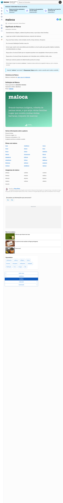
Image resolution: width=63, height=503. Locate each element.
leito (25, 266)
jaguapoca (8, 157)
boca (44, 148)
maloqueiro (9, 260)
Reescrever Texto (29, 70)
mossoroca (27, 154)
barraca (8, 263)
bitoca (44, 154)
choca (25, 151)
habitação (27, 77)
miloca (44, 157)
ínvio (15, 266)
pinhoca (26, 163)
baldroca (45, 160)
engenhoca (8, 160)
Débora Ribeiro (17, 188)
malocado (21, 281)
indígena (22, 260)
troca (6, 148)
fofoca (25, 160)
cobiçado (30, 263)
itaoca (25, 148)
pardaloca (26, 165)
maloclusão (21, 284)
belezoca (7, 163)
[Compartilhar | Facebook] (58, 19)
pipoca (7, 154)
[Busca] (60, 2)
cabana (16, 260)
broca (6, 151)
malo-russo (21, 273)
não (12, 200)
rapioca (44, 165)
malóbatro (21, 276)
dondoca (45, 151)
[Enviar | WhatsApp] (60, 19)
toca (6, 146)
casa (21, 77)
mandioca (26, 146)
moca (44, 146)
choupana (15, 263)
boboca (26, 157)
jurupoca (45, 163)
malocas (11, 88)
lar (24, 77)
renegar (20, 266)
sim (8, 200)
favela (28, 260)
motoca (7, 165)
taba (19, 77)
